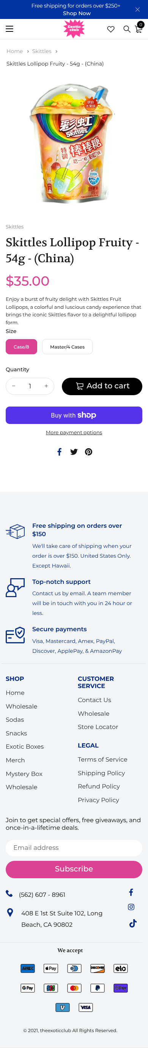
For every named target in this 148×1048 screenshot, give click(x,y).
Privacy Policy (98, 800)
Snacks (16, 733)
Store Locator (98, 727)
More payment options (74, 433)
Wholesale (22, 706)
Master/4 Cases (67, 347)
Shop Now (77, 13)
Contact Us (94, 700)
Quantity (17, 369)
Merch (15, 760)
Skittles (42, 51)
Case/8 (21, 347)
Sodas (15, 720)
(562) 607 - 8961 (42, 894)
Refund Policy (99, 786)
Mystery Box (24, 773)
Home (15, 51)
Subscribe (74, 869)
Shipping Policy (101, 773)
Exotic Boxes (25, 747)
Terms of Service (103, 759)
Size (11, 331)
